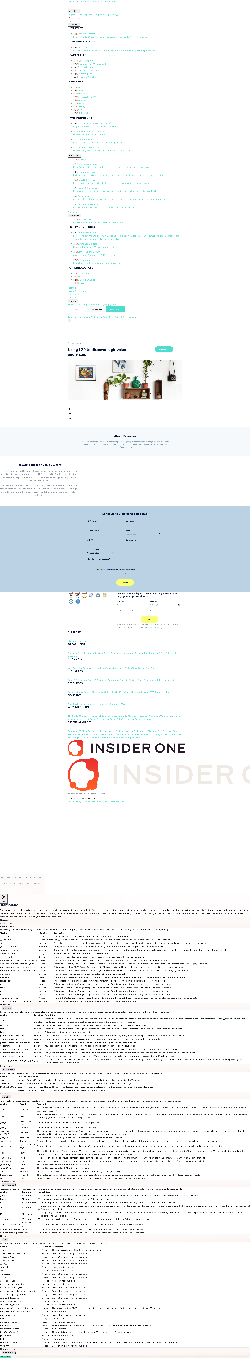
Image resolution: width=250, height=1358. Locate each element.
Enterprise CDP (75, 731)
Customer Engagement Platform (94, 737)
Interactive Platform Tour (117, 692)
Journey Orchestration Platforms (141, 731)
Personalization (118, 653)
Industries (73, 155)
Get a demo (114, 309)
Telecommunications (167, 680)
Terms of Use (87, 801)
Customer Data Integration (153, 734)
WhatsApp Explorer (139, 692)
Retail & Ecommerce (77, 680)
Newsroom (91, 704)
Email (75, 668)
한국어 (106, 14)
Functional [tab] (5, 1004)
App (140, 668)
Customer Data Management (82, 653)
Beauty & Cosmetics (97, 680)
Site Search (84, 668)
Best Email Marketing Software (124, 734)
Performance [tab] (6, 1066)
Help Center (103, 1)
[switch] (0, 1008)
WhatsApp (114, 668)
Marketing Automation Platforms (93, 734)
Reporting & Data (157, 653)
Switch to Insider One (105, 716)
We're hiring (126, 704)
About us (72, 704)
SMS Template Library (160, 692)
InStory (133, 668)
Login (77, 6)
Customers (73, 212)
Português (97, 14)
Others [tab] (3, 1236)
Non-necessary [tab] (7, 1349)
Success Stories (75, 692)
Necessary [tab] (5, 920)
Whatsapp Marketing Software (125, 737)
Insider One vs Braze (92, 719)
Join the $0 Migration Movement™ (133, 716)
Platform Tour (96, 309)
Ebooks (87, 692)
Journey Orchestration (137, 653)
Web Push (124, 668)
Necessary (7, 923)
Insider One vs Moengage (140, 719)
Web (70, 668)
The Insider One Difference (81, 716)
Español (88, 14)
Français (79, 14)
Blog (102, 692)
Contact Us (114, 1)
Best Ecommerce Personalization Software (104, 731)
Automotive (113, 680)
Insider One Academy (86, 1)
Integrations (103, 704)
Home (71, 21)
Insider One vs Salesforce (115, 719)
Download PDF (164, 349)
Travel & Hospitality (147, 680)
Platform (73, 24)
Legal (105, 801)
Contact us (114, 704)
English (71, 14)
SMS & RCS (148, 668)
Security (98, 801)
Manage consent (116, 801)
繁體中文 (113, 14)
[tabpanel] (125, 965)
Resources (74, 215)
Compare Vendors (159, 716)
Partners (72, 1)
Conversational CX (99, 668)
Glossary (96, 692)
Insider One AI (103, 653)
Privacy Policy (148, 573)
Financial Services (128, 680)
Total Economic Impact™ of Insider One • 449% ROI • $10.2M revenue (102, 317)
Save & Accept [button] (5, 1357)
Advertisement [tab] (7, 1181)
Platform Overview (77, 641)
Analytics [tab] (4, 1093)
